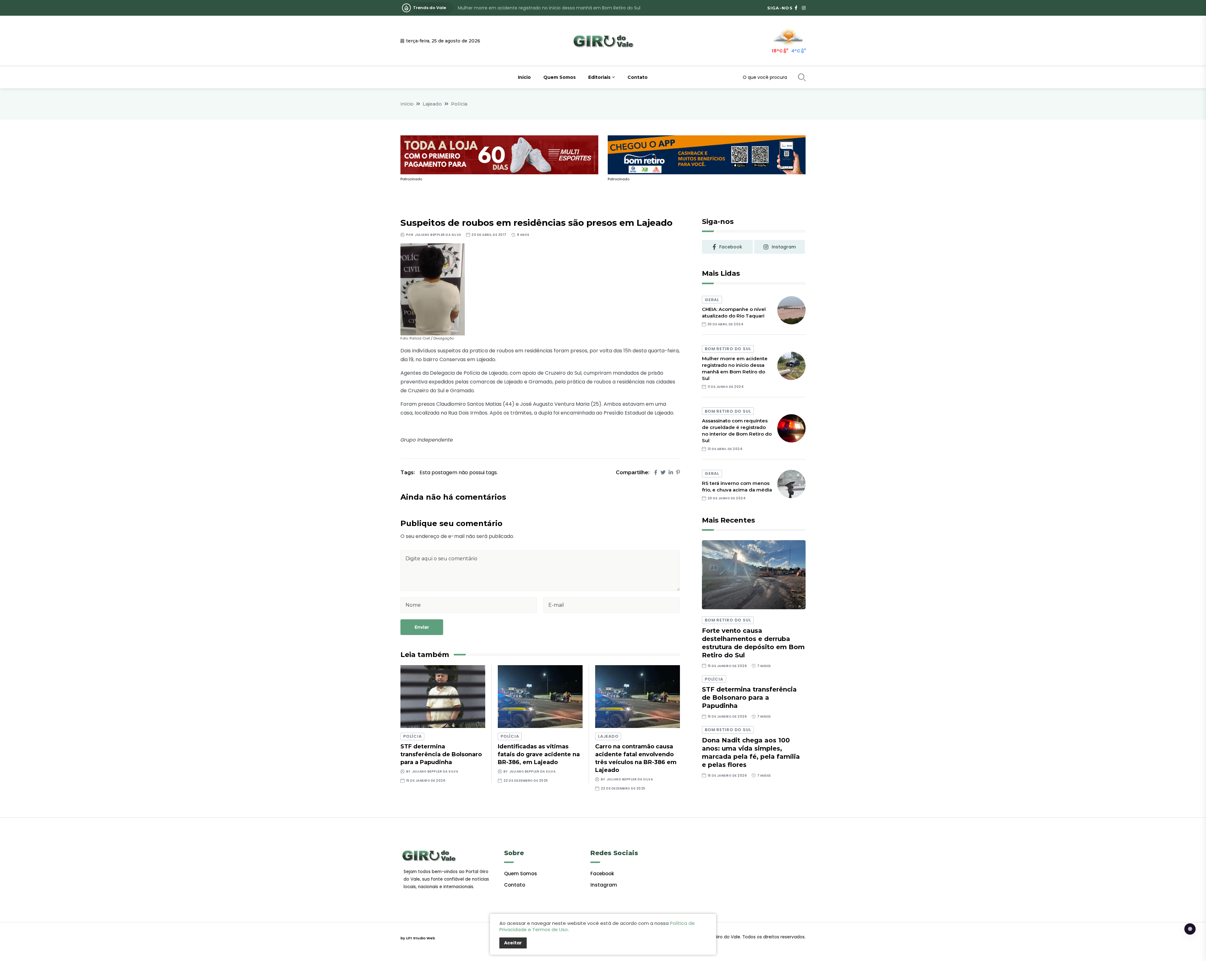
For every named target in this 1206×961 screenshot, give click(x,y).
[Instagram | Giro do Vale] (804, 8)
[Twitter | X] (662, 472)
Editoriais (599, 77)
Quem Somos (559, 77)
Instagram (603, 885)
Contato (637, 77)
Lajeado (432, 104)
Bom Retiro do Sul (728, 349)
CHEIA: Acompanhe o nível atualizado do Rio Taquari (734, 312)
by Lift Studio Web (417, 938)
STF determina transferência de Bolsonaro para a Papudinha (441, 754)
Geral (712, 300)
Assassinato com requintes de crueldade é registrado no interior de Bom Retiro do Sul (551, 8)
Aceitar (513, 943)
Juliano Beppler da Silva (438, 235)
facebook (730, 247)
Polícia (459, 104)
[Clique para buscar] (802, 77)
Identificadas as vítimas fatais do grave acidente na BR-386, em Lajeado (539, 754)
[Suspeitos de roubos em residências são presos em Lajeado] (432, 289)
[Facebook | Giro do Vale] (796, 8)
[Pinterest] (678, 472)
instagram (784, 247)
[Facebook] (655, 472)
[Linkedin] (671, 472)
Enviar (422, 627)
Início (524, 77)
